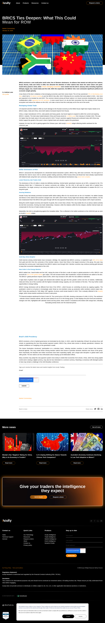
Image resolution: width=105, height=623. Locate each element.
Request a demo (94, 3)
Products (26, 3)
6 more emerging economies (51, 86)
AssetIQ (68, 123)
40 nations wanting (36, 96)
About (18, 3)
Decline (80, 616)
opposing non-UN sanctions (40, 100)
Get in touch (39, 497)
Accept (68, 616)
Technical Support (7, 537)
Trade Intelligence (50, 537)
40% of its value (98, 260)
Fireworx (100, 567)
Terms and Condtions (18, 567)
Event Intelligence (50, 541)
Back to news (23, 409)
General (4, 539)
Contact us (45, 3)
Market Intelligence (50, 539)
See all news (96, 427)
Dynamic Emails (50, 543)
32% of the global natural (34, 274)
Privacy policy (28, 545)
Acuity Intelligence (50, 535)
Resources (35, 3)
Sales (4, 535)
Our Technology (28, 535)
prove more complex (84, 177)
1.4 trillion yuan (70, 116)
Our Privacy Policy (6, 567)
